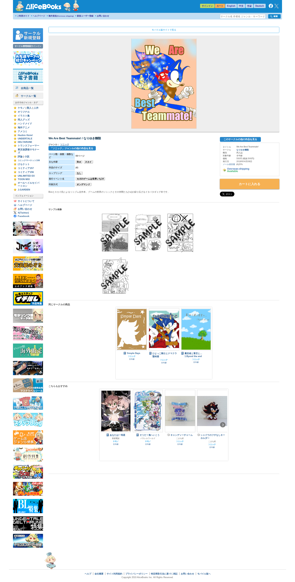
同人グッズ (24, 119)
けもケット (24, 164)
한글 (249, 6)
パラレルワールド (115, 438)
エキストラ (212, 438)
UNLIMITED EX (26, 176)
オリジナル (24, 112)
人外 (36, 108)
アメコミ (22, 131)
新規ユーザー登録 (85, 16)
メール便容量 (229, 164)
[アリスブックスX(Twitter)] (276, 7)
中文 (241, 6)
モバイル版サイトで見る (164, 30)
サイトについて (26, 201)
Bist (79, 162)
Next (223, 425)
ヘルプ (88, 573)
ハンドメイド (25, 123)
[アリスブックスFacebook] (271, 7)
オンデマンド (83, 184)
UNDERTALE (25, 138)
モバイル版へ (204, 573)
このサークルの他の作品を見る (240, 139)
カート (220, 6)
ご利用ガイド (23, 16)
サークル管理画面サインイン (28, 46)
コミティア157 (26, 168)
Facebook (23, 216)
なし (79, 173)
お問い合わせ (103, 16)
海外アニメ (24, 127)
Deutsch (259, 6)
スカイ (88, 162)
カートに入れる (249, 184)
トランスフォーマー (28, 145)
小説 (27, 156)
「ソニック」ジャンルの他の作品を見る (71, 148)
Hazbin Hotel (25, 135)
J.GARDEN (24, 189)
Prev (105, 425)
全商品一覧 (26, 88)
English (231, 6)
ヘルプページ (39, 16)
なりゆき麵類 (242, 150)
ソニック (64, 144)
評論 (20, 156)
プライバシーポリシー (136, 573)
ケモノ (21, 108)
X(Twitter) (23, 212)
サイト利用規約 (114, 573)
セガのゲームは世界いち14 (90, 178)
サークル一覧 (27, 95)
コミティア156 (26, 172)
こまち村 (148, 438)
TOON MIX (24, 179)
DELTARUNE (25, 142)
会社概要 (99, 573)
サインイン (207, 6)
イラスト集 (24, 115)
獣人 (29, 108)
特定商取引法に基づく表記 (164, 573)
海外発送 (61, 16)
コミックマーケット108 (29, 160)
